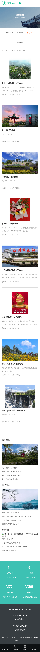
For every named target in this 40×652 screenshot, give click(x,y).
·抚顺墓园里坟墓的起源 (10, 513)
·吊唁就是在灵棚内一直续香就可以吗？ (16, 516)
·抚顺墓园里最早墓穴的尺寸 (12, 471)
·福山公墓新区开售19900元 (12, 475)
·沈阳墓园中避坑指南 (9, 468)
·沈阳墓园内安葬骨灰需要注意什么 (15, 546)
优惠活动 (30, 33)
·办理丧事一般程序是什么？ (12, 520)
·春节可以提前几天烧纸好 (11, 543)
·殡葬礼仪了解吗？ (9, 539)
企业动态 (9, 33)
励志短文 (20, 42)
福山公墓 (5, 50)
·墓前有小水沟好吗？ (9, 550)
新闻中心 (13, 50)
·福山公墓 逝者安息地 (10, 479)
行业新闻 (20, 33)
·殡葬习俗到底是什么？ (10, 524)
